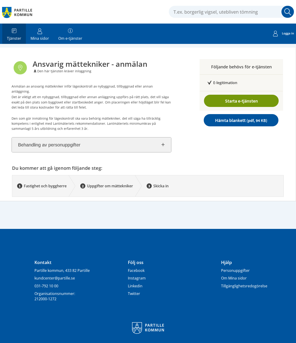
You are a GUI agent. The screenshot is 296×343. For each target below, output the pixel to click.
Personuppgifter (235, 270)
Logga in (288, 33)
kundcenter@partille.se (54, 278)
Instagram (137, 278)
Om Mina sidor (234, 278)
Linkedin (135, 285)
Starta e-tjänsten (241, 101)
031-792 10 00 (46, 285)
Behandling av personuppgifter (49, 144)
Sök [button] (287, 12)
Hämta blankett (241, 120)
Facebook (136, 270)
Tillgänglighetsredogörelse (244, 285)
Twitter (134, 293)
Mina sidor (40, 38)
